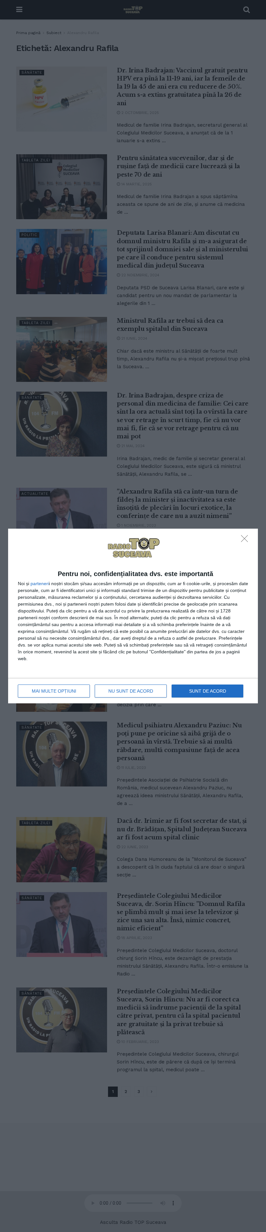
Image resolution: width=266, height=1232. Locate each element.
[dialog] (133, 616)
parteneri (39, 583)
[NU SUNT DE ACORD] (246, 540)
